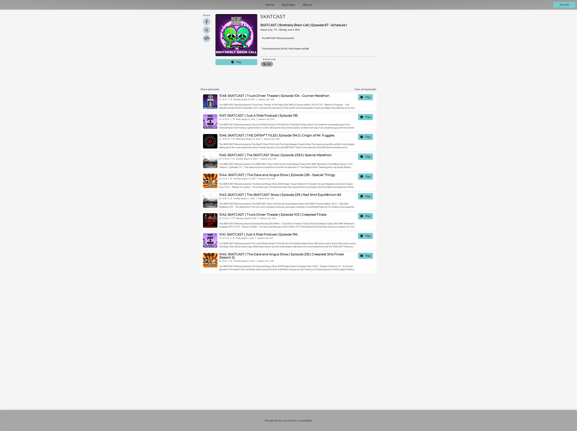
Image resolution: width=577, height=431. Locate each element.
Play (238, 62)
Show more (270, 59)
